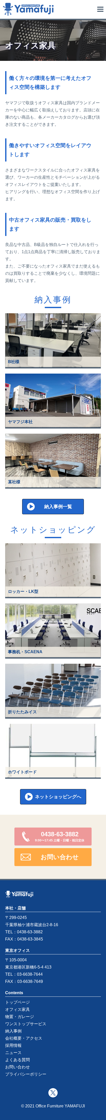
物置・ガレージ (19, 1016)
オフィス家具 (17, 1009)
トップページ (17, 1002)
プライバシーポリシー (25, 1074)
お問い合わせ (17, 1067)
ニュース (13, 1052)
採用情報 (13, 1045)
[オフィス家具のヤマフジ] (28, 9)
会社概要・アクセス (23, 1038)
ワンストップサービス (25, 1024)
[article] (53, 341)
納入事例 (13, 1031)
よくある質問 (17, 1060)
